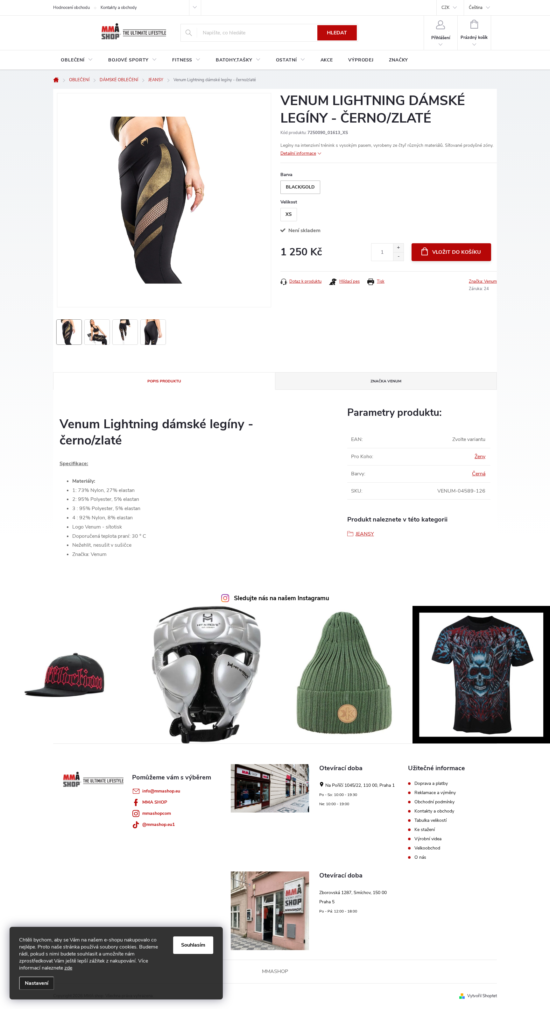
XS (289, 214)
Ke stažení (424, 829)
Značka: (483, 281)
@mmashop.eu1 (158, 824)
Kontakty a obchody (119, 8)
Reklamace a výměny (435, 792)
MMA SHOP (154, 802)
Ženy (480, 456)
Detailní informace (298, 153)
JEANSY (365, 533)
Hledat (337, 32)
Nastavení (36, 983)
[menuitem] (77, 60)
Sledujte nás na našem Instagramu (281, 598)
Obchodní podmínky (434, 802)
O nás (420, 857)
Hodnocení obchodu (71, 8)
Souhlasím (193, 945)
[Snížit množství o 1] (398, 256)
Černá (478, 473)
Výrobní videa (427, 839)
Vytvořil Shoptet (482, 996)
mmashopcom (156, 813)
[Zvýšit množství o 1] (398, 248)
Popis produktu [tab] (164, 381)
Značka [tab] (385, 381)
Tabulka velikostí (430, 820)
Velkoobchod (427, 848)
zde (68, 967)
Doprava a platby (431, 783)
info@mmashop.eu (161, 791)
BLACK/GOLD (300, 187)
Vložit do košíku (456, 252)
